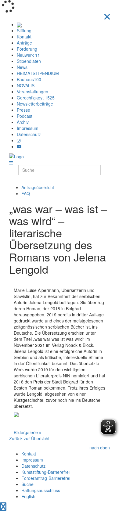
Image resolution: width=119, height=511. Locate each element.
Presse (23, 110)
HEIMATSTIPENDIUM (38, 73)
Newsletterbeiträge (35, 104)
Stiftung (24, 30)
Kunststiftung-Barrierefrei (45, 472)
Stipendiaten (29, 61)
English (28, 496)
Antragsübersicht (37, 187)
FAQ (25, 193)
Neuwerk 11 (28, 55)
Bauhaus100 (29, 79)
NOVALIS (25, 85)
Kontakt (24, 37)
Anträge (24, 43)
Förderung (27, 49)
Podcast (24, 116)
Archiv (23, 122)
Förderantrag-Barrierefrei (45, 478)
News (22, 67)
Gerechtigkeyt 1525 (36, 98)
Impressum (27, 128)
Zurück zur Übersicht (29, 438)
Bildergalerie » (27, 432)
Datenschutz (29, 134)
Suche (27, 484)
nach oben (99, 447)
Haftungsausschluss (40, 490)
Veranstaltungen (32, 91)
